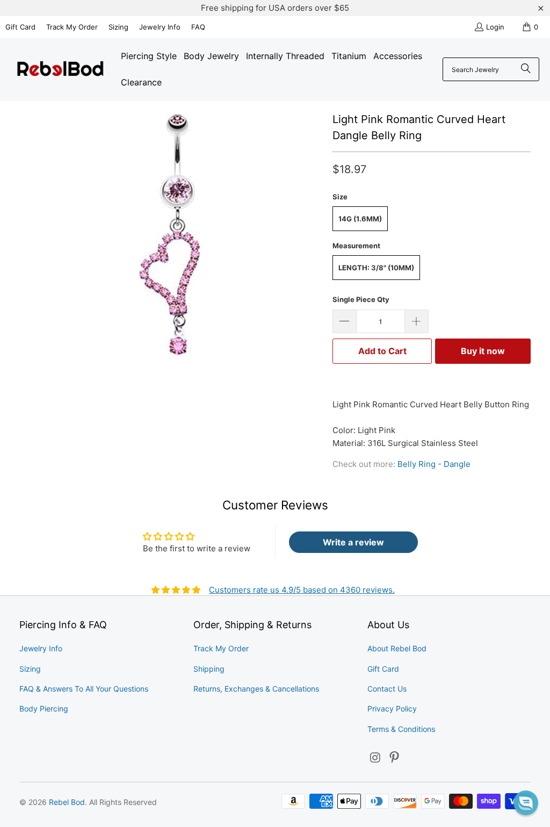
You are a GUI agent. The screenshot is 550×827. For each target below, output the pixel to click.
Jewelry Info (159, 27)
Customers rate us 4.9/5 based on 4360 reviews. (302, 590)
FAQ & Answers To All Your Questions (83, 688)
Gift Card (20, 27)
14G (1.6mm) (360, 218)
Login (495, 27)
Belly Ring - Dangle (434, 464)
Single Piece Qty (360, 299)
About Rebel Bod (396, 648)
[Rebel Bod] (60, 70)
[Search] (525, 69)
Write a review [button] (353, 542)
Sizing (118, 27)
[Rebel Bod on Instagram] (375, 758)
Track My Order (72, 27)
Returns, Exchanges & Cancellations (256, 688)
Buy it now (483, 351)
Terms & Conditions (401, 728)
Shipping (209, 668)
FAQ (198, 27)
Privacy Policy (392, 708)
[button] (525, 802)
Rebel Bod (67, 802)
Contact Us (387, 688)
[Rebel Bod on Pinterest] (395, 758)
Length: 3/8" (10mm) (376, 267)
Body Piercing (43, 708)
